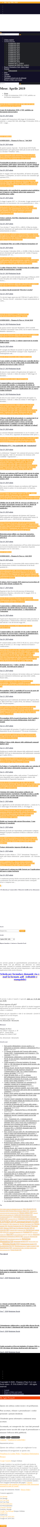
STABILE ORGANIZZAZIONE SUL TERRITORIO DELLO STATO (19, 601)
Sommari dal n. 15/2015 (16, 63)
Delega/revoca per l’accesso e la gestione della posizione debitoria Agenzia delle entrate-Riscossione (17, 811)
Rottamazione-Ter (7, 1246)
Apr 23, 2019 (4, 368)
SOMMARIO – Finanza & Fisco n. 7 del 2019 (16, 140)
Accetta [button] (3, 1437)
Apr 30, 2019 (4, 116)
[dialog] (20, 1417)
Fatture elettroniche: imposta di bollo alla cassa (16, 847)
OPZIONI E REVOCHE (8, 784)
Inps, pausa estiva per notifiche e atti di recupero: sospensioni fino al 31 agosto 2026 (20, 1172)
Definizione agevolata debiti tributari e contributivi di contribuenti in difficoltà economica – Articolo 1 (19, 652)
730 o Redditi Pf (29, 1209)
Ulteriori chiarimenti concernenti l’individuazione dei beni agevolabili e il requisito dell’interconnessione (16, 212)
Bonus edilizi (26, 1213)
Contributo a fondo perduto (28, 1219)
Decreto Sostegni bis (16, 1226)
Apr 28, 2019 (4, 248)
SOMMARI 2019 (14, 56)
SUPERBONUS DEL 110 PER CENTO (24, 1248)
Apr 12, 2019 (4, 696)
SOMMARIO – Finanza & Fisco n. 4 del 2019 (16, 556)
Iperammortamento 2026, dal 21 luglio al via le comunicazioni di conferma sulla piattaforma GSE (20, 1154)
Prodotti (6, 69)
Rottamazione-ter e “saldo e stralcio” (27, 1246)
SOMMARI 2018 (14, 58)
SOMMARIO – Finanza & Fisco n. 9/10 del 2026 (20, 1110)
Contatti (6, 74)
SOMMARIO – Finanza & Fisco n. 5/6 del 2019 (16, 320)
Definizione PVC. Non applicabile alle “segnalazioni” (18, 445)
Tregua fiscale (15, 1250)
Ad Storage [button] (3, 1496)
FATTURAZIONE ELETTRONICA (12, 497)
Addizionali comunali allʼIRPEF (14, 734)
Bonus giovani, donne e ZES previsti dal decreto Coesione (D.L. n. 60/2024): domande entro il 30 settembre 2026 (20, 1128)
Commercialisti (6, 1217)
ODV (30, 1234)
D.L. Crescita (4, 1224)
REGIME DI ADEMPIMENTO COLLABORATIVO (7, 1318)
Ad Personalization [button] (6, 1504)
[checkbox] (20, 1498)
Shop (5, 72)
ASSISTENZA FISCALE (12, 681)
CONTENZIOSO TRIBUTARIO (15, 405)
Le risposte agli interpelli (5, 1286)
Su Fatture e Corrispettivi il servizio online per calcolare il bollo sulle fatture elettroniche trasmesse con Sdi (20, 767)
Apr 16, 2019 (4, 615)
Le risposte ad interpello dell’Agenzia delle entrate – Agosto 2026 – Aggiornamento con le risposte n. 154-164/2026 (21, 1053)
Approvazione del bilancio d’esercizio (16, 181)
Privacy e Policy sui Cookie (13, 80)
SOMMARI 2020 (14, 54)
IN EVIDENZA (9, 104)
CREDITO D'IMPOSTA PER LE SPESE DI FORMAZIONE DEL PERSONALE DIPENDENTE (19, 237)
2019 (2, 104)
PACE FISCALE (23, 414)
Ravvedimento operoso (15, 1239)
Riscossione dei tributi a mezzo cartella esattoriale (23, 657)
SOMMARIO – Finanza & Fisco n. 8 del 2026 (19, 1175)
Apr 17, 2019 (4, 588)
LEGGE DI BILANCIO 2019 (24, 104)
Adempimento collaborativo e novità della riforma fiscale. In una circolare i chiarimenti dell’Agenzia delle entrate (22, 1058)
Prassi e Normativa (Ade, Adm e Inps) (16, 67)
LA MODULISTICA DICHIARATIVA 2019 (14, 315)
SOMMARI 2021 (14, 52)
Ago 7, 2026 (4, 1278)
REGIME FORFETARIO (23, 357)
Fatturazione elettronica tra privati (23, 157)
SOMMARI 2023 (14, 49)
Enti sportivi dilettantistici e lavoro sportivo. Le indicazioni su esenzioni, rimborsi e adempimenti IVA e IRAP (22, 1047)
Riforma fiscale (11, 1244)
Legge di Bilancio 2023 (20, 1234)
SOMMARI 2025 (14, 45)
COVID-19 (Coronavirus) (19, 1221)
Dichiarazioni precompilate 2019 (18, 710)
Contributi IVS (12, 1219)
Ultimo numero (9, 40)
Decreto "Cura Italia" (27, 1224)
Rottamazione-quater (28, 1244)
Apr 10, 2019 (4, 875)
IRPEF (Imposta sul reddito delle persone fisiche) (16, 712)
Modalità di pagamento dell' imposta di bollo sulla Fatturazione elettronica (17, 761)
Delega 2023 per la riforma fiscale (18, 1228)
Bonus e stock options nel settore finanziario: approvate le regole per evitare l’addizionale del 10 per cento (22, 1094)
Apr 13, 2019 (4, 670)
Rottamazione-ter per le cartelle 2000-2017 (19, 661)
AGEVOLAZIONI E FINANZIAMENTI (18, 206)
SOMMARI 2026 (14, 43)
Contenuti (7, 1280)
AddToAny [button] (3, 1513)
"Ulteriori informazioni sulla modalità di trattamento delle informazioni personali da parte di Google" (19, 1484)
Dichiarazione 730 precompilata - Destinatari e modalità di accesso (16, 682)
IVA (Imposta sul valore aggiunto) (20, 159)
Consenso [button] (3, 1440)
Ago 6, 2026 (4, 1331)
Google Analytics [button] (5, 1461)
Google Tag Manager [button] (7, 1511)
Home (6, 93)
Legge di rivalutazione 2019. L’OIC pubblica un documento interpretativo (16, 111)
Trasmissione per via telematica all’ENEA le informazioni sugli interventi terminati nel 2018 (18, 529)
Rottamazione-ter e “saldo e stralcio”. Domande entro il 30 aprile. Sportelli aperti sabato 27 (19, 665)
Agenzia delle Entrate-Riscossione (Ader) (15, 1211)
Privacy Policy (25, 1490)
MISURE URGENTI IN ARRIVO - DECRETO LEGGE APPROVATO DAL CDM (19, 183)
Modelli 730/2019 (21, 316)
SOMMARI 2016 (14, 61)
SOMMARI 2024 (14, 47)
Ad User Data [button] (4, 1500)
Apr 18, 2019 (4, 541)
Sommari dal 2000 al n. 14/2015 (18, 65)
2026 (2, 1258)
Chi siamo (7, 76)
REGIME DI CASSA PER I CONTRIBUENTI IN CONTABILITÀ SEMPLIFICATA (20, 785)
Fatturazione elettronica (16, 1232)
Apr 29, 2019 (4, 170)
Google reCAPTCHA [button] (7, 1516)
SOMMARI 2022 (14, 50)
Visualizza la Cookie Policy (16, 1440)
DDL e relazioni (14, 1224)
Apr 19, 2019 (4, 429)
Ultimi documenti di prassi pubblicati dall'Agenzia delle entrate (4, 1295)
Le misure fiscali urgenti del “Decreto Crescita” (16, 290)
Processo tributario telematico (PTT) (20, 1236)
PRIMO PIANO (20, 626)
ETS (6, 1232)
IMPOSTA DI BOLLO (11, 838)
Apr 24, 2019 (4, 294)
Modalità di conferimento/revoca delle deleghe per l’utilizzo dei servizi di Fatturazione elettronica (19, 576)
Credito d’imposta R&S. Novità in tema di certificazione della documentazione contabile (19, 268)
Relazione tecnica (21, 1241)
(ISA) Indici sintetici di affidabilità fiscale (11, 1209)
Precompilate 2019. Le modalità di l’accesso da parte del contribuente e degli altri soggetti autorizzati (19, 691)
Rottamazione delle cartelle (8, 817)
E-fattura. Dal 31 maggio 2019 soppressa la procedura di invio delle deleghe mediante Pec (19, 583)
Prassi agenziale (5, 1289)
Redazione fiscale (15, 273)
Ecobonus (21, 1230)
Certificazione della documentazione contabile (15, 260)
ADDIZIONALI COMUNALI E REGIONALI (18, 735)
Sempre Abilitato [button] (16, 1461)
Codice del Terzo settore (23, 1215)
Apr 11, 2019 (4, 772)
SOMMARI (8, 136)
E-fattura (13, 1230)
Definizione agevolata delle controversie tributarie (16, 408)
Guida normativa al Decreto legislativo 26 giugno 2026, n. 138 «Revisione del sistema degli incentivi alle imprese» (22, 1064)
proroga (26, 1236)
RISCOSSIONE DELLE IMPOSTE (12, 659)
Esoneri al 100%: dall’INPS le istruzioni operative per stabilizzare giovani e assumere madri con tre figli (21, 1114)
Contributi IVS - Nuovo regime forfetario (17, 862)
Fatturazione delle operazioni (13, 155)
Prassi (30, 264)
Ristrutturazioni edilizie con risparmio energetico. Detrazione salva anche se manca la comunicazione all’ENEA (17, 535)
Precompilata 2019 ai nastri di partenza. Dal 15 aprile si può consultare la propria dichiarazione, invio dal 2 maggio (19, 720)
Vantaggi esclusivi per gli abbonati (15, 78)
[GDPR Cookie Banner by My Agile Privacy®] (5, 1524)
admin (11, 116)
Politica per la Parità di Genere (14, 1394)
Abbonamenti (12, 71)
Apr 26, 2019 (4, 273)
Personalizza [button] (15, 1437)
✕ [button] (1, 1401)
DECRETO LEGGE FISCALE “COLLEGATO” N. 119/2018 (17, 406)
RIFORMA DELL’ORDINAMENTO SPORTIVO (8, 1263)
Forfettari (27, 1232)
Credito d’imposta (6, 240)
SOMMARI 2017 (14, 60)
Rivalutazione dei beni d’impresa (10, 106)
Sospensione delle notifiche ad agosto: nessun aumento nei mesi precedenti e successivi (21, 1165)
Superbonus (6, 1248)
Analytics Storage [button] (5, 1507)
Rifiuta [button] (8, 1437)
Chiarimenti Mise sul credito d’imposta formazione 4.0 (19, 244)
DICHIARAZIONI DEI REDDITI (11, 685)
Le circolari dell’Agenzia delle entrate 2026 (18, 1201)
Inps (10, 1234)
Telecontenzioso (5, 1250)
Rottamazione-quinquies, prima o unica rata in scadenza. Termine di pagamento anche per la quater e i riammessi (22, 1144)
